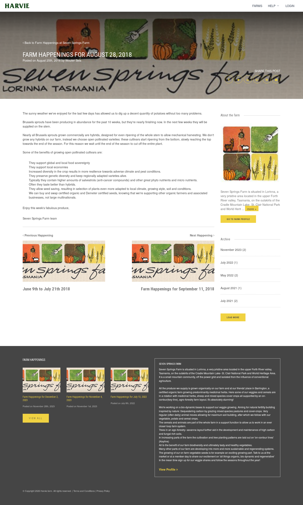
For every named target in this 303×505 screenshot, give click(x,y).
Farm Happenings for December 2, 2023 (40, 398)
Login (289, 6)
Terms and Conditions (84, 490)
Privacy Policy (103, 490)
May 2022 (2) (229, 275)
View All (36, 418)
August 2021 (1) (231, 288)
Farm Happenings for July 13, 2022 (129, 396)
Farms (257, 6)
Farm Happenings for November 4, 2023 (84, 398)
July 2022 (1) (229, 262)
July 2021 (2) (229, 301)
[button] (233, 317)
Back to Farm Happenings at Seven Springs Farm (56, 43)
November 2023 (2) (233, 250)
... (249, 209)
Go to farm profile (238, 219)
